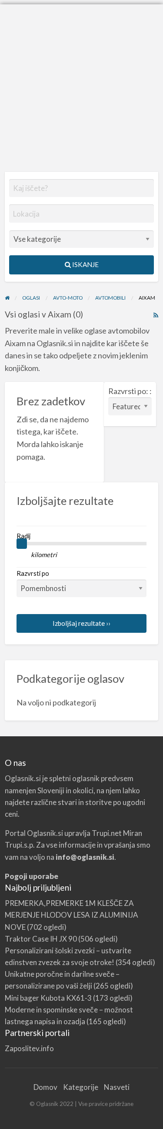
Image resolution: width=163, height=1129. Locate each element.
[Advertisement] (81, 85)
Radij (23, 536)
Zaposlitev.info (29, 1048)
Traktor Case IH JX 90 (41, 938)
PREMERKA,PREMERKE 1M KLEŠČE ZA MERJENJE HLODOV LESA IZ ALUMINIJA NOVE (71, 915)
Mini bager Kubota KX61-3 (48, 997)
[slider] (22, 543)
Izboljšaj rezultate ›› (81, 623)
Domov (45, 1087)
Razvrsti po (33, 573)
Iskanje (85, 264)
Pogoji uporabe (31, 876)
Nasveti (117, 1087)
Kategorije (80, 1087)
